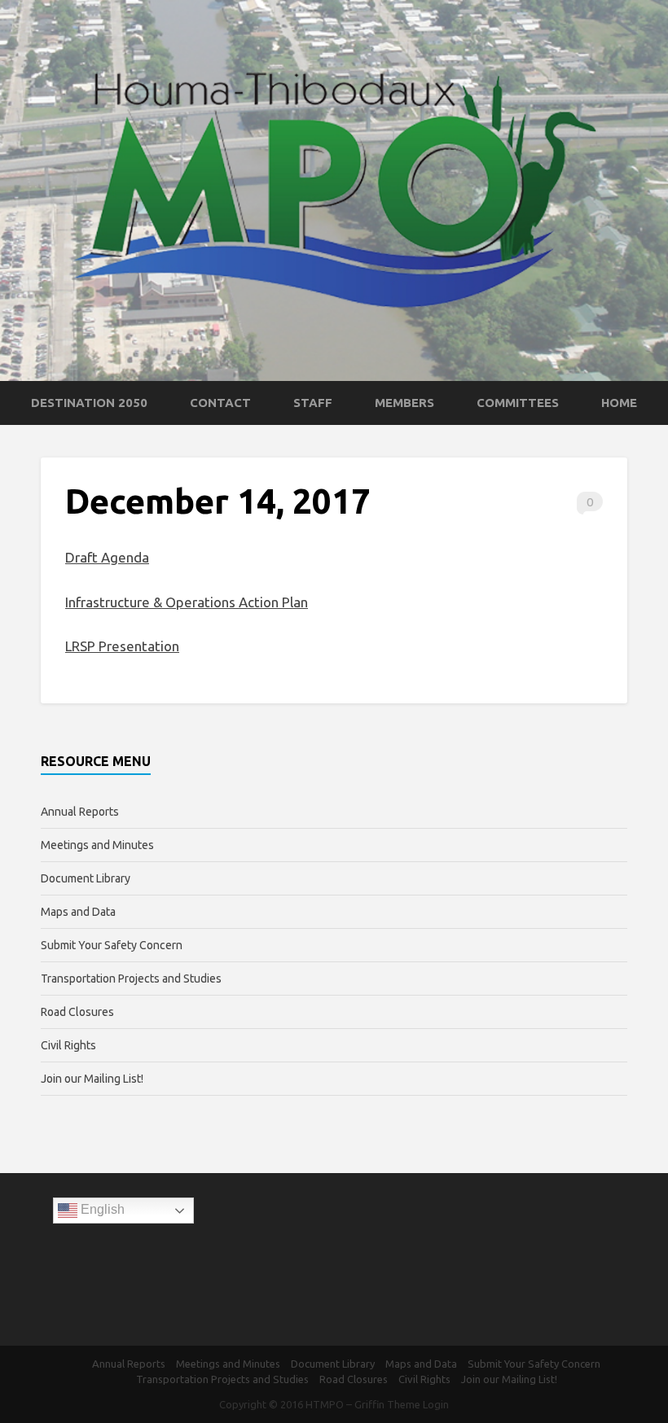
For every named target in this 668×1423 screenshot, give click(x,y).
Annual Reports (80, 811)
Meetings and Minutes (97, 845)
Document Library (85, 878)
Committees (518, 402)
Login (436, 1404)
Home (619, 402)
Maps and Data (78, 911)
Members (404, 402)
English (101, 1209)
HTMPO (324, 1404)
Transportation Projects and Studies (131, 978)
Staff (312, 402)
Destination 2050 (89, 402)
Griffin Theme (387, 1404)
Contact (220, 402)
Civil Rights (68, 1045)
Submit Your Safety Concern (111, 945)
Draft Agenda (107, 557)
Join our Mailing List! (92, 1078)
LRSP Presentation (122, 646)
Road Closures (77, 1011)
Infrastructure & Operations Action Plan (186, 602)
